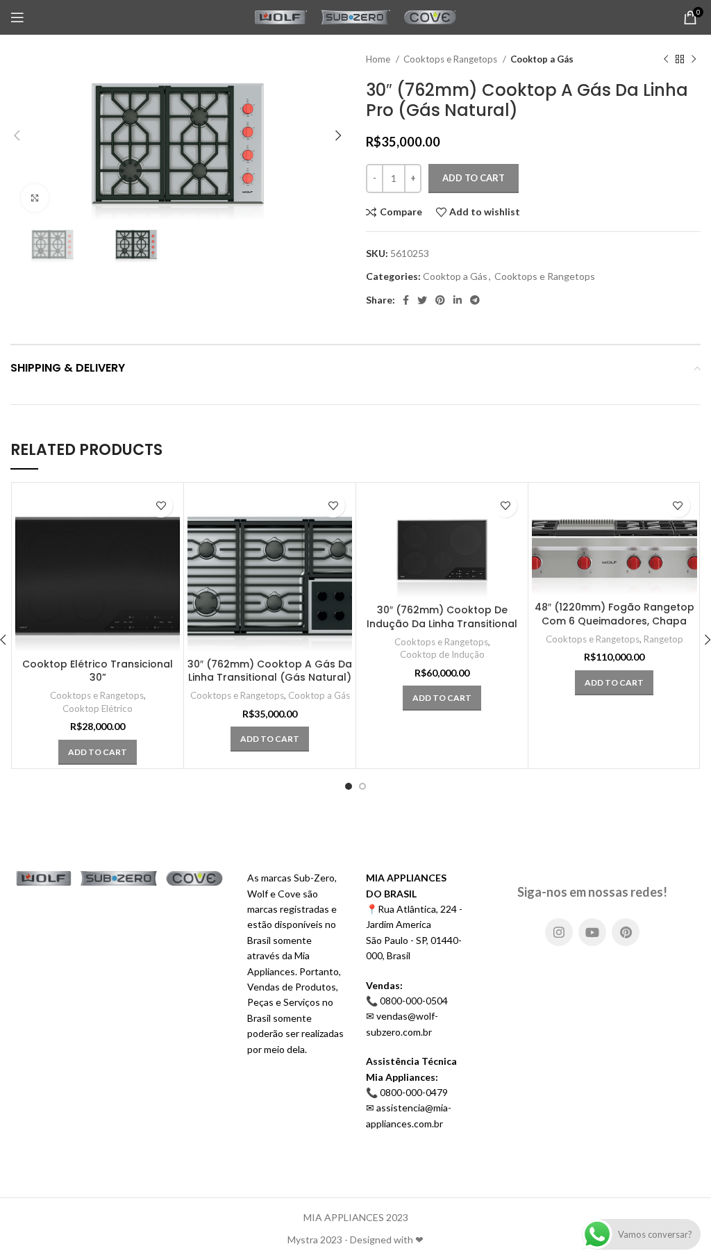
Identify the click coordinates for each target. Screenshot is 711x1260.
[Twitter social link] (422, 300)
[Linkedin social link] (457, 300)
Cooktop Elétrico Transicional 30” (97, 671)
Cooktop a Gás (542, 59)
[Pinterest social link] (440, 300)
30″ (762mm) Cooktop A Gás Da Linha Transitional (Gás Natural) (269, 671)
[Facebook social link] (406, 300)
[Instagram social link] (559, 932)
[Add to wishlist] (161, 505)
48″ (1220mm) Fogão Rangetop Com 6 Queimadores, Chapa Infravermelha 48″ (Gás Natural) (614, 627)
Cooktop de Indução (442, 654)
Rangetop (663, 639)
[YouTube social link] (592, 932)
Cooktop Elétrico (97, 708)
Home (379, 59)
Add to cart (473, 177)
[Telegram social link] (475, 300)
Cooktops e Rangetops (451, 59)
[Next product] (694, 60)
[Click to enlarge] (35, 198)
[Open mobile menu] (17, 17)
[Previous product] (666, 60)
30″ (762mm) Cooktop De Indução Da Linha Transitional (442, 617)
